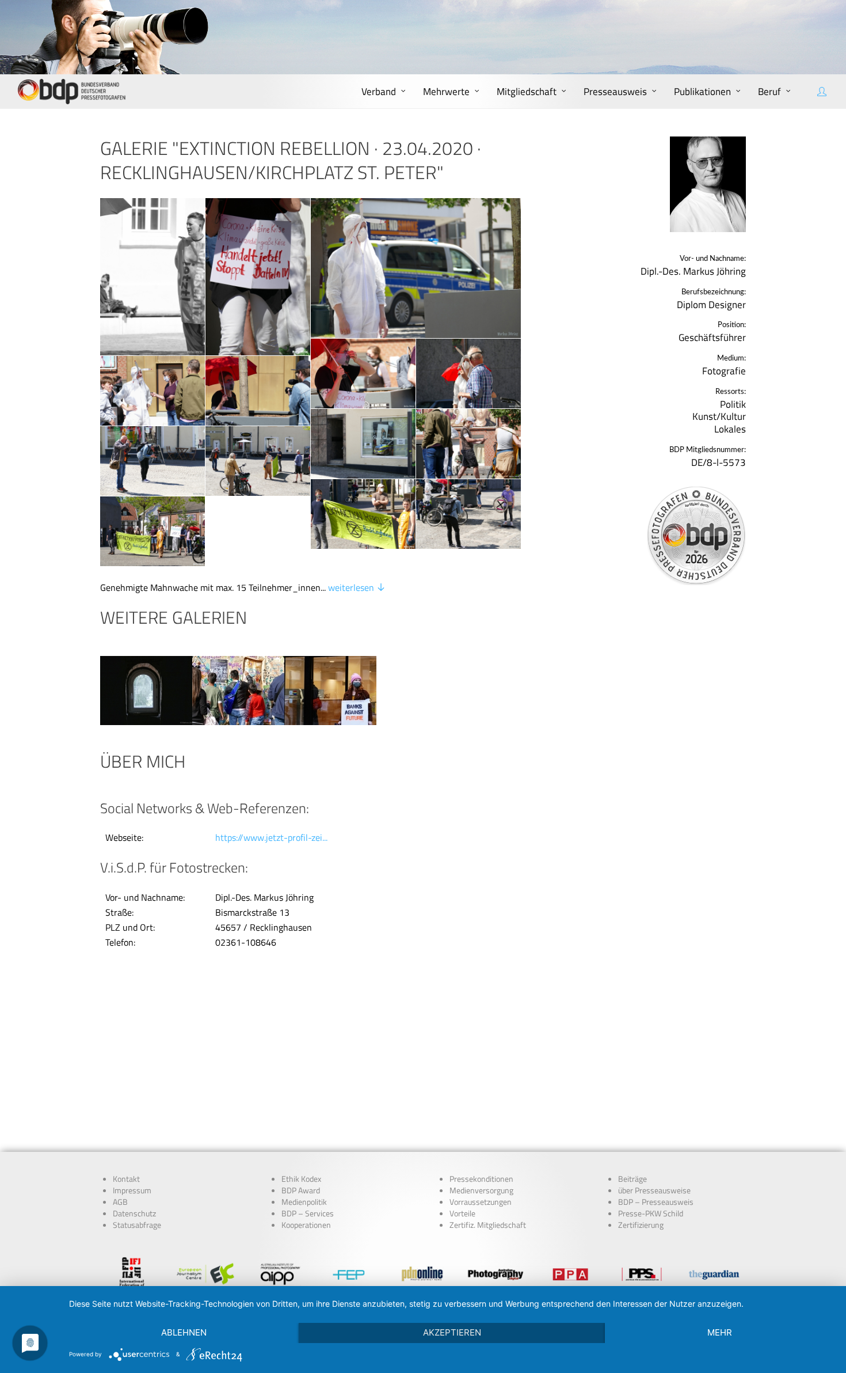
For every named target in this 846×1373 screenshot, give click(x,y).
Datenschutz (134, 1213)
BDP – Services (307, 1213)
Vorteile (462, 1213)
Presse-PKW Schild (650, 1213)
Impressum (132, 1190)
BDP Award (300, 1190)
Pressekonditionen (481, 1179)
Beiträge (632, 1179)
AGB (120, 1202)
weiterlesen (352, 587)
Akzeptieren (452, 1332)
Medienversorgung (481, 1190)
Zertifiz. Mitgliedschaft (487, 1225)
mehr (719, 1332)
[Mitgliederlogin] (823, 91)
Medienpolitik (304, 1202)
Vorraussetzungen (480, 1202)
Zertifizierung (641, 1225)
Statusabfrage (137, 1225)
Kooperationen (306, 1225)
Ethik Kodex (301, 1179)
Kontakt (126, 1179)
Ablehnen (184, 1332)
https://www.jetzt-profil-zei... (271, 837)
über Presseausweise (654, 1190)
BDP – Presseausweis (655, 1202)
